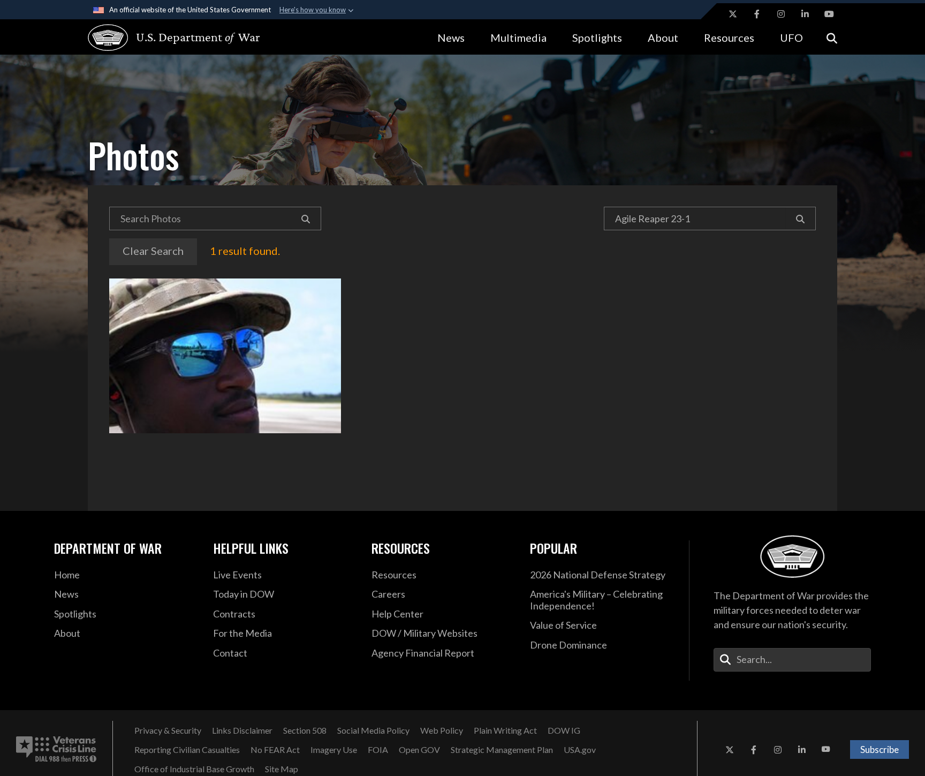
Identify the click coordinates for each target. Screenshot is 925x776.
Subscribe (879, 749)
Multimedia (518, 37)
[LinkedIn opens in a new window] (805, 14)
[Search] (306, 218)
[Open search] (832, 37)
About (663, 37)
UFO (791, 37)
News (451, 37)
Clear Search (153, 250)
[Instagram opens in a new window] (781, 14)
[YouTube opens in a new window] (829, 14)
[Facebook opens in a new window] (757, 14)
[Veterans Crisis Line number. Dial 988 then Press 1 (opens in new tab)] (56, 749)
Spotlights (597, 37)
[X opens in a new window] (733, 14)
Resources (729, 37)
